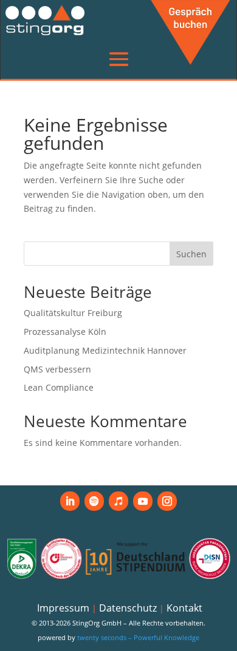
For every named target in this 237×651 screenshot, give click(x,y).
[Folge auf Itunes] (118, 501)
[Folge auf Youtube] (143, 501)
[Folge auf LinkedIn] (70, 501)
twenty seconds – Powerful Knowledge (138, 637)
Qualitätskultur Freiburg (73, 313)
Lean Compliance (59, 387)
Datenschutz (128, 608)
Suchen (191, 254)
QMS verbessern (57, 369)
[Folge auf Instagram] (167, 501)
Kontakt (184, 608)
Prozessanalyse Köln (65, 331)
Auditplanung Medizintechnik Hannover (105, 350)
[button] (22, 629)
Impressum (63, 608)
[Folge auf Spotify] (94, 501)
